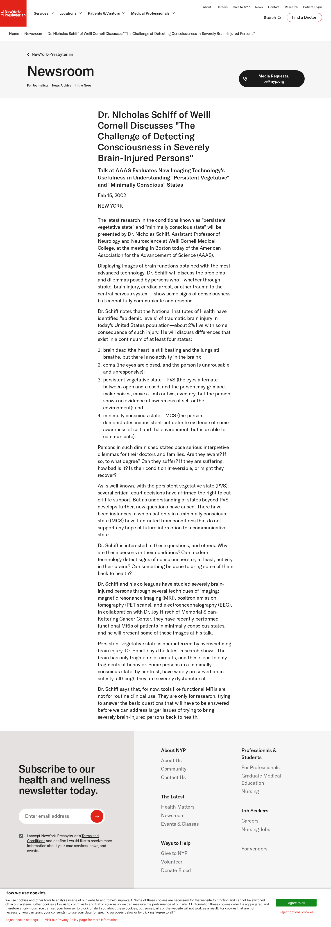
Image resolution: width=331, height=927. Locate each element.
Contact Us (173, 777)
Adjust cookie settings (21, 920)
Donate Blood (176, 870)
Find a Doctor (304, 18)
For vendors (254, 848)
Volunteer (171, 862)
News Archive (61, 85)
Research (291, 7)
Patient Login (312, 7)
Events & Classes (180, 824)
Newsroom (33, 33)
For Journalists (37, 85)
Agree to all (296, 903)
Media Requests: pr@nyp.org (273, 79)
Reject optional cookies (296, 912)
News (259, 7)
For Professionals (260, 767)
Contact (273, 7)
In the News (83, 85)
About (207, 7)
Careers (222, 7)
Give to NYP (241, 7)
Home (14, 33)
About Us (171, 760)
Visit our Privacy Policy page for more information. (81, 920)
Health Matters (177, 807)
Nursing (250, 791)
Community (173, 769)
